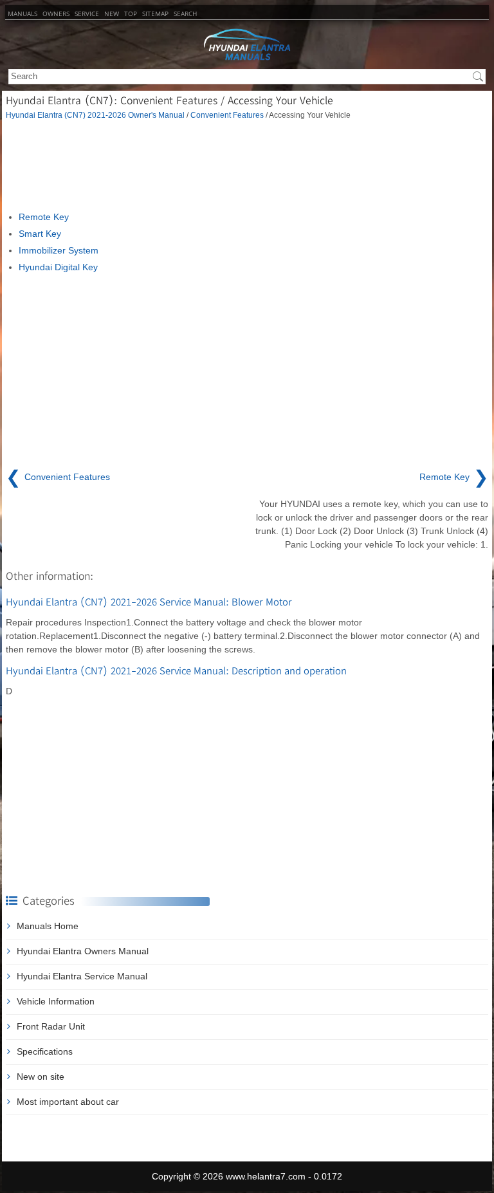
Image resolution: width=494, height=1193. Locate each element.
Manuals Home (47, 926)
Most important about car (68, 1101)
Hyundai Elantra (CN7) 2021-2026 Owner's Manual (95, 115)
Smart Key (40, 233)
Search (185, 13)
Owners (55, 13)
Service (87, 13)
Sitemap (155, 13)
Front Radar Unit (51, 1026)
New (111, 13)
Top (130, 13)
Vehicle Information (56, 1001)
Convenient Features (227, 115)
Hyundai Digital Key (58, 267)
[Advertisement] (247, 165)
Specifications (45, 1051)
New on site (40, 1076)
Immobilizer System (58, 250)
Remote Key (44, 217)
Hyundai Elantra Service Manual (82, 976)
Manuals (22, 13)
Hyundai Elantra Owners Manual (83, 951)
